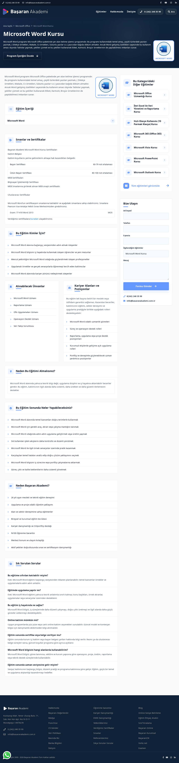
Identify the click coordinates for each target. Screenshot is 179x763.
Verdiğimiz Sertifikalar (103, 728)
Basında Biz (53, 738)
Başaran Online (145, 728)
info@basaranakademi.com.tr (38, 2)
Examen (142, 748)
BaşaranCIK (143, 738)
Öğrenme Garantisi (102, 708)
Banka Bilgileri (55, 743)
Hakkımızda (116, 11)
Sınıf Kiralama (145, 723)
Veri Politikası (54, 733)
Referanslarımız (100, 738)
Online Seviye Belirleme (149, 713)
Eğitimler (101, 11)
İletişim (131, 11)
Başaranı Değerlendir (58, 713)
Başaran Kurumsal (147, 733)
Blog (140, 708)
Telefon (126, 223)
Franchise (52, 723)
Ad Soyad (127, 211)
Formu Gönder (144, 286)
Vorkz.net (142, 743)
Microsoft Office (23, 26)
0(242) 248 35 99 (134, 296)
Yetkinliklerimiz (100, 723)
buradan (34, 219)
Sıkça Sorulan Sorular (103, 743)
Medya (51, 718)
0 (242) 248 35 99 (12, 2)
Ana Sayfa (7, 26)
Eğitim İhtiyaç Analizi (148, 718)
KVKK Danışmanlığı (102, 718)
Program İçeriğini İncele (20, 55)
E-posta (126, 236)
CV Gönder (53, 728)
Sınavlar (97, 733)
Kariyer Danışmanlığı (103, 713)
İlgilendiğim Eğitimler (133, 248)
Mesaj (126, 260)
